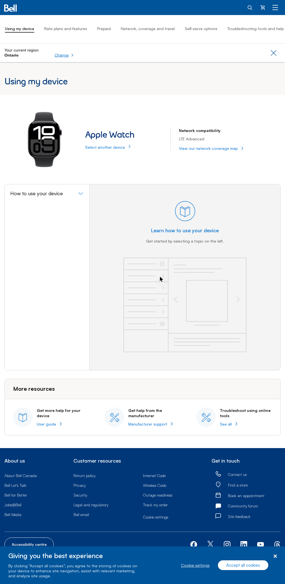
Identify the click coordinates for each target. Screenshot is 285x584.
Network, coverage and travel (148, 28)
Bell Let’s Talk (15, 485)
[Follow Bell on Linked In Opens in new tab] (243, 544)
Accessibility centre (29, 544)
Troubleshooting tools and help (255, 28)
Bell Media (12, 514)
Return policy (84, 475)
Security (80, 495)
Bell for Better (15, 495)
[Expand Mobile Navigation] (275, 7)
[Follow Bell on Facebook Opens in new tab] (193, 544)
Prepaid (104, 28)
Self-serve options (201, 28)
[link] (218, 474)
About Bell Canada (20, 475)
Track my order (155, 504)
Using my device (19, 28)
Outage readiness (158, 495)
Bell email (81, 514)
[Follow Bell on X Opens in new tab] (210, 544)
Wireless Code (154, 485)
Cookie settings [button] (155, 517)
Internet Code (154, 475)
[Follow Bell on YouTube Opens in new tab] (260, 544)
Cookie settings (195, 565)
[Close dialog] (275, 556)
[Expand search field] (250, 7)
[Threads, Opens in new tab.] (277, 544)
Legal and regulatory (90, 504)
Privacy (79, 485)
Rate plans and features (65, 28)
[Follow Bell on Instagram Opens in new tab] (227, 544)
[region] (142, 565)
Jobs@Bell (12, 504)
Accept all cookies (243, 565)
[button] (64, 55)
